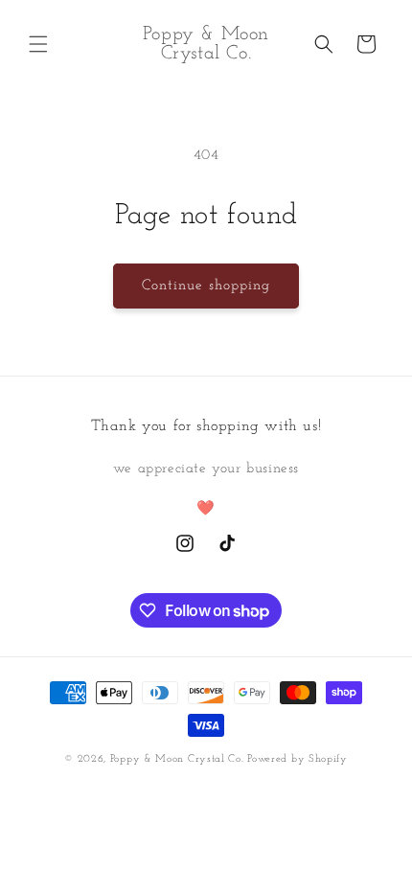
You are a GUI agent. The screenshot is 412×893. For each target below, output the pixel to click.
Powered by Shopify (297, 759)
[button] (38, 44)
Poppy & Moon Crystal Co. (179, 759)
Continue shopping (206, 286)
